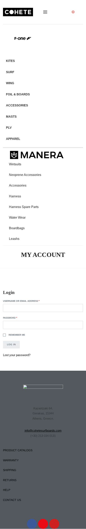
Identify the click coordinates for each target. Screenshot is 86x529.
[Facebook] (32, 524)
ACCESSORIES (17, 105)
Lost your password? (16, 355)
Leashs (14, 238)
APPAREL (13, 138)
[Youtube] (54, 524)
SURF (10, 72)
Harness (15, 196)
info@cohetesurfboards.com (43, 430)
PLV (9, 127)
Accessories (17, 185)
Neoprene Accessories (25, 175)
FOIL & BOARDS (18, 94)
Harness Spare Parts (24, 207)
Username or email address (27, 300)
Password (15, 317)
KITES (10, 61)
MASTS (11, 116)
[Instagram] (43, 524)
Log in (11, 344)
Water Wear (17, 217)
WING (10, 83)
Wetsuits (15, 164)
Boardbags (17, 228)
